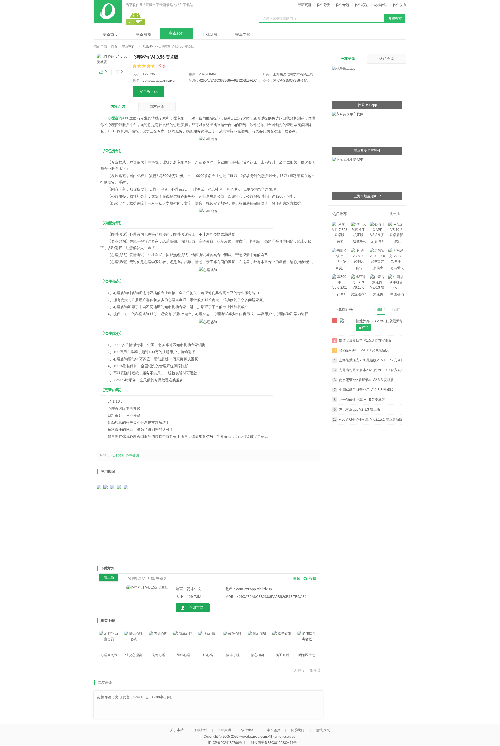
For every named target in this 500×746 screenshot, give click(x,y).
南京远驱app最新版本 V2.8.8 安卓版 (366, 380)
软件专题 (342, 5)
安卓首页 (110, 34)
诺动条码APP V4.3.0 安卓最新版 (364, 350)
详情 (365, 327)
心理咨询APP (118, 118)
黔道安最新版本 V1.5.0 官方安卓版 (365, 340)
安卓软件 (176, 33)
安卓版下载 (148, 91)
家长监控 (273, 730)
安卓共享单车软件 (367, 151)
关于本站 (177, 730)
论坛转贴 (380, 5)
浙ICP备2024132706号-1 (226, 743)
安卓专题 (243, 34)
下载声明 (224, 730)
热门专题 (386, 58)
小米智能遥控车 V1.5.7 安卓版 (362, 400)
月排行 (395, 310)
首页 (114, 46)
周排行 (381, 310)
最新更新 (304, 5)
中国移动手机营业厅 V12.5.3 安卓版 (366, 390)
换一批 (395, 214)
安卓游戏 (143, 34)
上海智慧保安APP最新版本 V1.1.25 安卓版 (370, 360)
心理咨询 (117, 455)
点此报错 (309, 578)
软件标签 (361, 5)
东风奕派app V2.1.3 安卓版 (359, 410)
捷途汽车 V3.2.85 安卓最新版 (379, 321)
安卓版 (109, 577)
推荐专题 (347, 58)
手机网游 (209, 34)
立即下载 (196, 608)
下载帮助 (200, 730)
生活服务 (146, 46)
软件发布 (399, 5)
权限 (296, 578)
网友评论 (156, 106)
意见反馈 (323, 730)
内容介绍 (117, 106)
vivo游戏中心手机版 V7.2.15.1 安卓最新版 (370, 419)
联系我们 (297, 730)
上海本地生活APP (367, 196)
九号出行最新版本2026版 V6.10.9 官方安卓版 (370, 370)
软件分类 (323, 5)
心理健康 (132, 455)
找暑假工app (367, 105)
